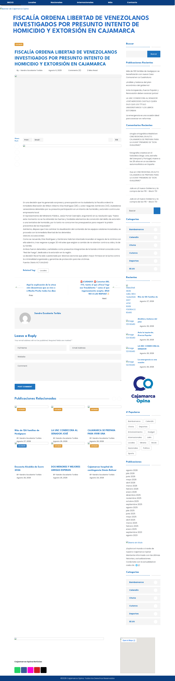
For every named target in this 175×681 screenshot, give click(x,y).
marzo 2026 (131, 485)
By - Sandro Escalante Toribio (29, 70)
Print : (26, 140)
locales (43, 270)
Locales (19, 44)
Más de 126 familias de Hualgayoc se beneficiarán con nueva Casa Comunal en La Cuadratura (143, 74)
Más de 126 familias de (148, 297)
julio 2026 (130, 473)
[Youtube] (37, 670)
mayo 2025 (131, 516)
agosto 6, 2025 (55, 70)
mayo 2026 (131, 479)
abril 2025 (130, 519)
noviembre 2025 (133, 498)
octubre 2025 (132, 501)
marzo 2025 (131, 523)
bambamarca (134, 421)
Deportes (134, 260)
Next (104, 298)
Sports (131, 453)
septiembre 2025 (134, 504)
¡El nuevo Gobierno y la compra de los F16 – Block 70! (144, 190)
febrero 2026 (132, 489)
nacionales (133, 448)
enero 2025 (131, 529)
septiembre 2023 (134, 532)
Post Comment (25, 386)
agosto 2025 (132, 507)
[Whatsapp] (17, 670)
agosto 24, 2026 (97, 478)
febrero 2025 (132, 526)
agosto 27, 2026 (24, 441)
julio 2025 (130, 510)
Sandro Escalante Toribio (47, 313)
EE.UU (132, 268)
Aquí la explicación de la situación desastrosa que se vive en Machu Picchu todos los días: (41, 288)
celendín (150, 421)
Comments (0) (74, 70)
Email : (37, 140)
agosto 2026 (132, 470)
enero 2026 (131, 492)
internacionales (135, 437)
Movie (154, 442)
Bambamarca (136, 229)
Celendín (22, 446)
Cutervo (133, 253)
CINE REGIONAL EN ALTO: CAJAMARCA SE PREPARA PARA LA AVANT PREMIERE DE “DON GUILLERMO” (144, 140)
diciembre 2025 (133, 495)
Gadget (151, 432)
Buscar (130, 44)
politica (146, 448)
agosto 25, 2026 (60, 478)
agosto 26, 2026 (60, 441)
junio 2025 (130, 513)
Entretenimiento (135, 432)
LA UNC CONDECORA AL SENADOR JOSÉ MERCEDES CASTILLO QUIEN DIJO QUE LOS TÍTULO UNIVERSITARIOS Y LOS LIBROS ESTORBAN (142, 104)
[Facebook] (24, 670)
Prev (31, 295)
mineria (143, 442)
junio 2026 (130, 476)
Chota (132, 245)
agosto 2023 (132, 535)
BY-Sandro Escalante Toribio (29, 438)
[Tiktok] (44, 670)
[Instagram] (30, 670)
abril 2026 (130, 482)
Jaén (149, 437)
